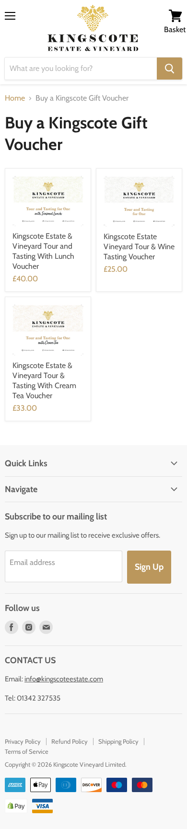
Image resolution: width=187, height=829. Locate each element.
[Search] (169, 69)
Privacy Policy (23, 741)
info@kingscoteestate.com (63, 679)
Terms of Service (26, 751)
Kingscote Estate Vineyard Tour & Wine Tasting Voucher (139, 246)
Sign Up (149, 567)
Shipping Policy (118, 741)
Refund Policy (69, 741)
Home (15, 98)
